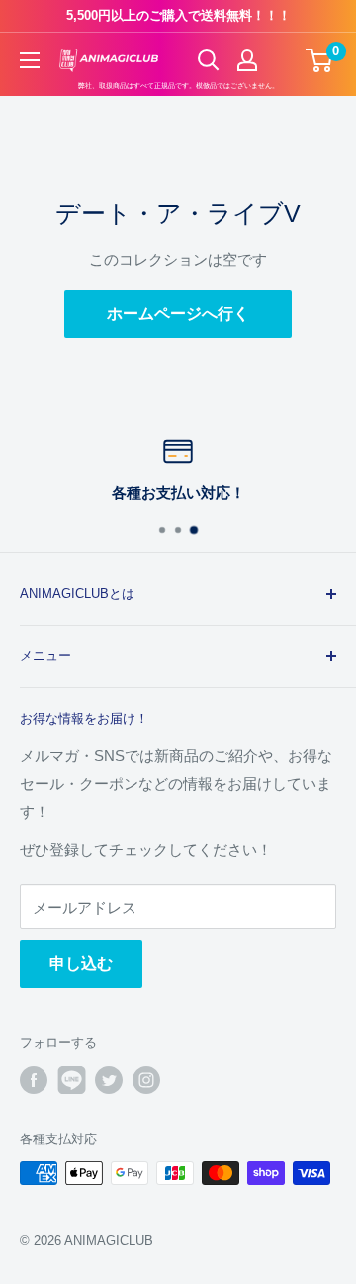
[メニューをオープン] (30, 60)
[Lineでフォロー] (71, 1080)
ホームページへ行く (178, 313)
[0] (320, 60)
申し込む (81, 963)
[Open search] (209, 60)
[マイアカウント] (247, 60)
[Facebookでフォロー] (33, 1080)
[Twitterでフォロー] (109, 1080)
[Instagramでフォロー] (146, 1080)
